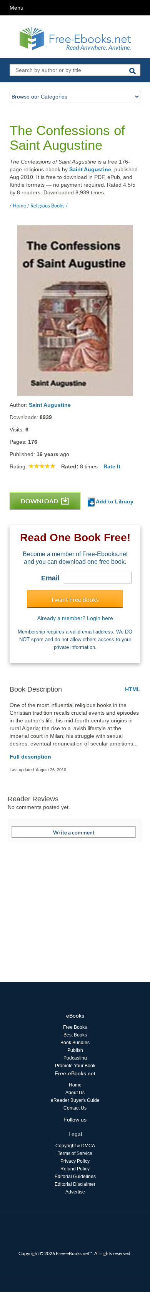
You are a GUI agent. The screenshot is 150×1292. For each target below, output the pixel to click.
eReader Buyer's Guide (75, 1100)
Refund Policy (75, 1169)
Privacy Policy (75, 1161)
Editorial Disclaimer (75, 1184)
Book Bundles (75, 1042)
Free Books (75, 1027)
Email (50, 578)
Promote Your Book (75, 1065)
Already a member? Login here (75, 618)
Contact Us (75, 1108)
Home (75, 1085)
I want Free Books (75, 599)
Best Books (75, 1035)
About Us (75, 1092)
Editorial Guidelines (75, 1176)
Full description (30, 757)
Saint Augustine (90, 169)
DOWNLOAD (40, 501)
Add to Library (114, 501)
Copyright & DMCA (75, 1145)
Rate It (111, 466)
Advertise (75, 1192)
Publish (75, 1050)
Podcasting (75, 1058)
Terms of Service (75, 1153)
